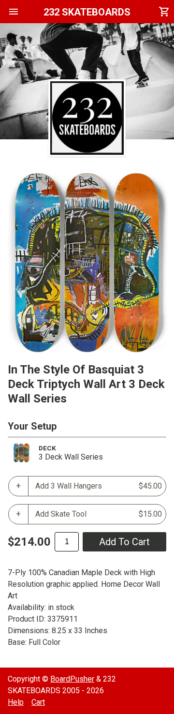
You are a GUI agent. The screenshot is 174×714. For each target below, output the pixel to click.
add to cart (124, 542)
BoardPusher (72, 679)
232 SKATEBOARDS (87, 12)
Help (16, 702)
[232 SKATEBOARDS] (87, 118)
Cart (38, 702)
